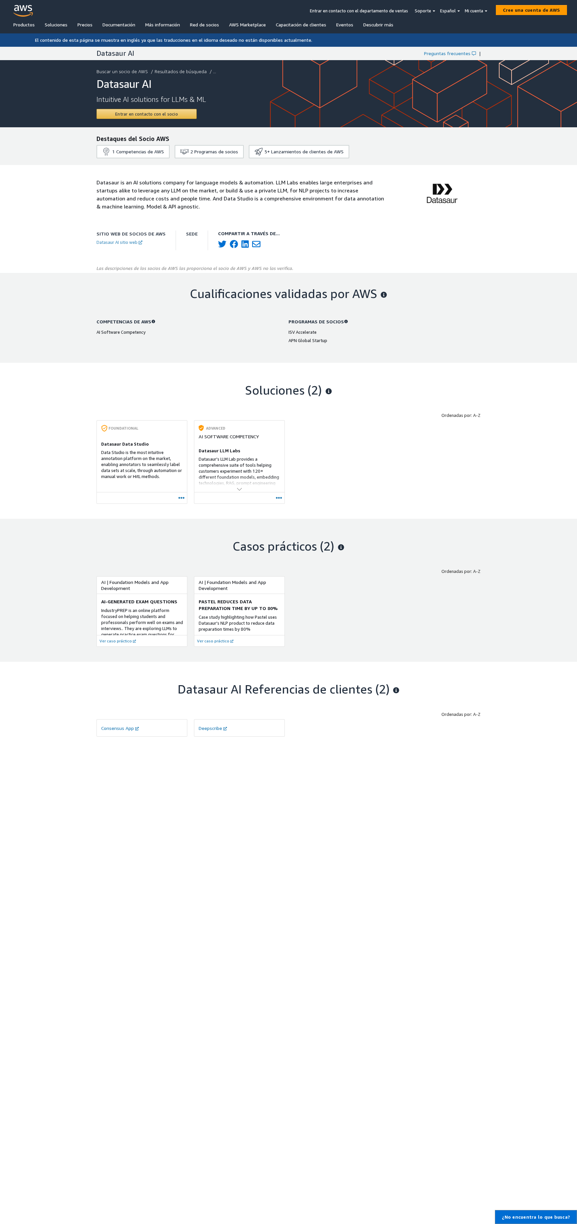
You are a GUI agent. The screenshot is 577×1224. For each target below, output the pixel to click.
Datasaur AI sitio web (117, 242)
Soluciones (56, 24)
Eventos (344, 24)
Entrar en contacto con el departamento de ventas (359, 10)
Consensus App (117, 728)
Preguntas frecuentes (447, 53)
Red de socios (204, 24)
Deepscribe (210, 728)
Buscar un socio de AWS (122, 71)
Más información (162, 24)
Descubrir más (378, 24)
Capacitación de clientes (301, 24)
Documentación (119, 24)
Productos (24, 24)
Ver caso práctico (116, 640)
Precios (84, 24)
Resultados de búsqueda (181, 71)
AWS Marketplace (247, 24)
